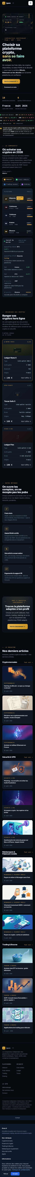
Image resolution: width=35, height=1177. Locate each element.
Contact (4, 1093)
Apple (4, 1154)
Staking (4, 1076)
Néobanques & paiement (10, 1149)
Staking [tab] (27, 184)
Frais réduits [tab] (23, 179)
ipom (8, 3)
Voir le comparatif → (11, 81)
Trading (4, 1073)
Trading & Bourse (7, 1146)
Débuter (4, 1067)
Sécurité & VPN (7, 1151)
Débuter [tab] (9, 179)
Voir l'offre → (26, 378)
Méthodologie (6, 1087)
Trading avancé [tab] (12, 184)
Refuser (6, 1174)
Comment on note (10, 87)
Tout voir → (28, 662)
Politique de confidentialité (21, 1170)
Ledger (19, 1070)
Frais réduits (6, 1070)
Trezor (19, 1073)
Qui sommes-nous (8, 1090)
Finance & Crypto (7, 1143)
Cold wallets (20, 1067)
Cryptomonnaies (7, 1141)
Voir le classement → (17, 626)
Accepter (15, 1174)
